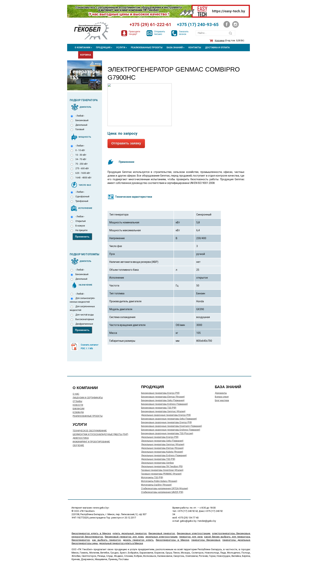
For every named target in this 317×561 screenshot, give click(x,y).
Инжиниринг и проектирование (91, 441)
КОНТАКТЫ (194, 47)
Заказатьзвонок (183, 32)
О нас (76, 394)
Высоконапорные (84, 319)
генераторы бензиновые (205, 540)
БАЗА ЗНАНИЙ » (175, 47)
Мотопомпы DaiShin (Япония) (156, 485)
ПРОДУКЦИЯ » (104, 47)
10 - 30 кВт (80, 155)
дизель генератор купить (138, 540)
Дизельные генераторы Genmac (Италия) (162, 444)
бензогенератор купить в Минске (91, 533)
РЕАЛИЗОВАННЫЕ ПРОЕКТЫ (147, 47)
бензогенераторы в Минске (172, 540)
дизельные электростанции (161, 536)
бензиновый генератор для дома (124, 536)
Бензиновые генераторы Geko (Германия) (163, 400)
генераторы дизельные (236, 540)
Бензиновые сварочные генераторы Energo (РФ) (166, 422)
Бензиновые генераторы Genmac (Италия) (163, 411)
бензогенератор (81, 540)
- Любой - (80, 116)
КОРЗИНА (85, 55)
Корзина (219, 40)
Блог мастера (222, 400)
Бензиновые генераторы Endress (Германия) (164, 404)
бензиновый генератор (161, 533)
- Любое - (80, 216)
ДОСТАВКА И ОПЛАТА (217, 47)
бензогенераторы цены (85, 543)
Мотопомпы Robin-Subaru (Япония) (159, 481)
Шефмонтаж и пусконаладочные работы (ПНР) (100, 434)
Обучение (78, 445)
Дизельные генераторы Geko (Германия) (162, 441)
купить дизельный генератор (130, 533)
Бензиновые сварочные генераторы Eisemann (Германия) (171, 426)
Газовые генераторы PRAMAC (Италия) (161, 474)
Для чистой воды (84, 314)
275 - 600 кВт (82, 168)
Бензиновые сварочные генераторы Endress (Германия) (170, 430)
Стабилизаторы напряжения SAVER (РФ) (162, 492)
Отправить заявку (126, 143)
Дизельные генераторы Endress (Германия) (164, 455)
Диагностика (81, 438)
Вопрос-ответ (222, 396)
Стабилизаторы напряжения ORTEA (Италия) (164, 488)
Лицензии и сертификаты (88, 397)
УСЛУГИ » (121, 47)
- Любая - (80, 145)
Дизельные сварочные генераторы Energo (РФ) (166, 415)
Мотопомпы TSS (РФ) (152, 477)
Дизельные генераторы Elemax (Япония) (162, 448)
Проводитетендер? (134, 32)
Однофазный (82, 196)
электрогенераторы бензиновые (231, 533)
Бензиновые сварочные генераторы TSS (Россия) (167, 433)
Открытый (80, 221)
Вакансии (78, 408)
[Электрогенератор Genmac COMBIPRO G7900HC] (140, 85)
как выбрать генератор (106, 540)
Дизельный (81, 125)
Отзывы (77, 401)
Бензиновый (81, 120)
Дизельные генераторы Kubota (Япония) (162, 452)
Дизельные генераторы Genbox (157, 463)
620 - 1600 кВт (82, 173)
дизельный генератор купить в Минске (121, 543)
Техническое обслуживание (90, 430)
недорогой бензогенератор (87, 536)
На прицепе (81, 230)
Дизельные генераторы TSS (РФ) (158, 459)
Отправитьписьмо (159, 32)
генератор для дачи (191, 536)
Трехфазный (81, 201)
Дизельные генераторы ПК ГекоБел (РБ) (162, 466)
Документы (221, 393)
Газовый (79, 129)
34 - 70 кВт (80, 159)
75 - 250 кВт (81, 164)
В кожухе (80, 225)
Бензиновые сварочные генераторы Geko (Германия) (169, 418)
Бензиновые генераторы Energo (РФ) (160, 393)
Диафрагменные (84, 324)
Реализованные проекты (88, 416)
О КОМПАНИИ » (83, 47)
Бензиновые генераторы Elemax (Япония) (163, 396)
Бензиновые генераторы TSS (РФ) (158, 407)
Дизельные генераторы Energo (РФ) (159, 437)
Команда (78, 412)
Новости (78, 405)
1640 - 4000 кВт (83, 177)
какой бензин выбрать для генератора (227, 536)
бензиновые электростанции (193, 533)
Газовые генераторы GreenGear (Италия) (162, 470)
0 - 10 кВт (80, 150)
